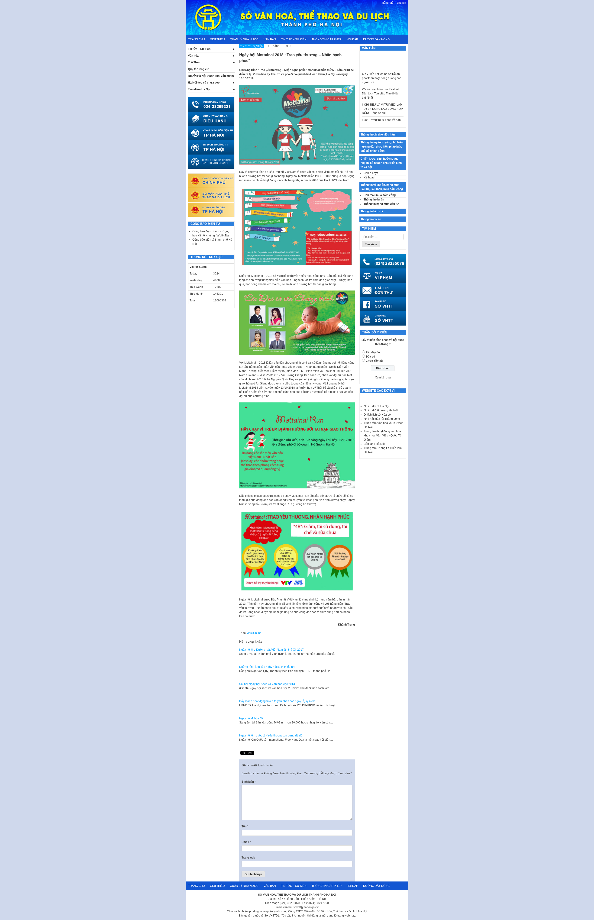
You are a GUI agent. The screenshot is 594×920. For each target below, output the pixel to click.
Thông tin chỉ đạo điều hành (378, 134)
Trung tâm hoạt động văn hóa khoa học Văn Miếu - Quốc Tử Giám (382, 435)
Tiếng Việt (387, 2)
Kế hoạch (370, 177)
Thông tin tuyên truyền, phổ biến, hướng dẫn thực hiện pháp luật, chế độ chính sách (382, 146)
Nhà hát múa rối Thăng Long (382, 418)
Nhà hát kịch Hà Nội (376, 406)
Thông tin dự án (374, 199)
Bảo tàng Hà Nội (374, 443)
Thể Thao (194, 62)
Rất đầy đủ (373, 352)
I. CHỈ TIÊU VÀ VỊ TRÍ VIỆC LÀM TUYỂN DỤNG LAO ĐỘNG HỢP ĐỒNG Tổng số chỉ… (382, 97)
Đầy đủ (370, 356)
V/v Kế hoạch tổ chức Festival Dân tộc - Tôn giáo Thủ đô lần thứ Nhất (380, 81)
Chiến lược (371, 173)
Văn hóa (193, 55)
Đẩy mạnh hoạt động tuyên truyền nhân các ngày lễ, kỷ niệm (277, 701)
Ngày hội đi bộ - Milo (252, 718)
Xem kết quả (383, 377)
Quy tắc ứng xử (198, 69)
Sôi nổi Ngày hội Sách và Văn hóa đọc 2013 (267, 684)
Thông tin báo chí (372, 211)
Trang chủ (196, 39)
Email (246, 842)
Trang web (248, 857)
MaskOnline (253, 633)
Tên (245, 826)
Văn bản (270, 39)
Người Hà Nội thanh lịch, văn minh (210, 75)
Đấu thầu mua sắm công (380, 195)
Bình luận (249, 781)
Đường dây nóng (376, 39)
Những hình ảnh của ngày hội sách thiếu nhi (267, 666)
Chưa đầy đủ (374, 360)
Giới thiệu (217, 39)
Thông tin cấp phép (327, 39)
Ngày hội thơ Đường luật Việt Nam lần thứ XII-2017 (271, 649)
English (401, 2)
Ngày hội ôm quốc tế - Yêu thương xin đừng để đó (270, 735)
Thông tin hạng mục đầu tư (381, 204)
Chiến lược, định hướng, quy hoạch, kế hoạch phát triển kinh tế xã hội (381, 163)
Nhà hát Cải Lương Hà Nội (381, 410)
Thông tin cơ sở (371, 219)
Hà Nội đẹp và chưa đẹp (204, 82)
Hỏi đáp (352, 39)
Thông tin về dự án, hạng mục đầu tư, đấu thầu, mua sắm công (382, 187)
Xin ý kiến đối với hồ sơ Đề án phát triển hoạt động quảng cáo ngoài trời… (381, 66)
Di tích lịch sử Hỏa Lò (377, 414)
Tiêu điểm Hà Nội (199, 89)
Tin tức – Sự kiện (294, 39)
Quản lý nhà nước (244, 39)
